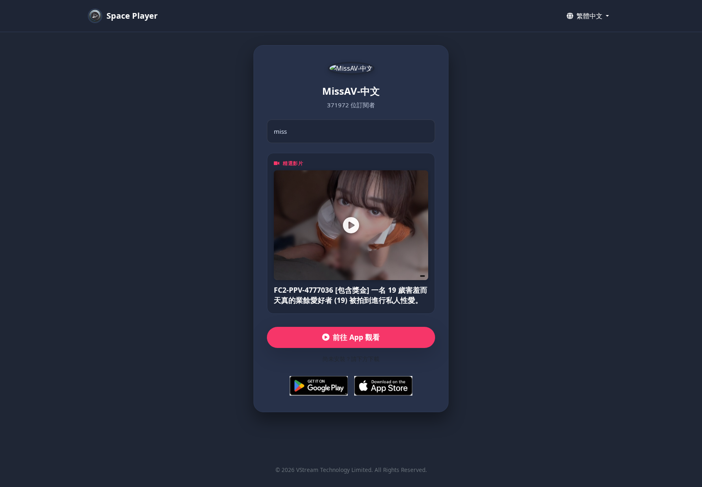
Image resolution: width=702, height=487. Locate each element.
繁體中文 (589, 15)
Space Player (132, 15)
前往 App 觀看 (356, 337)
